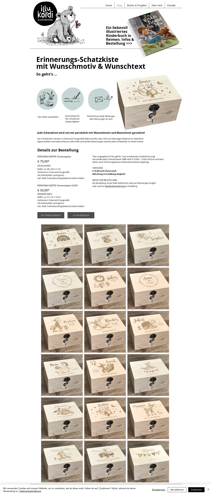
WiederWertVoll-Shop (115, 186)
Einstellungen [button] (158, 489)
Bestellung (116, 43)
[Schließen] (208, 490)
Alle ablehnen (177, 489)
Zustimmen (196, 489)
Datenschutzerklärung (30, 491)
